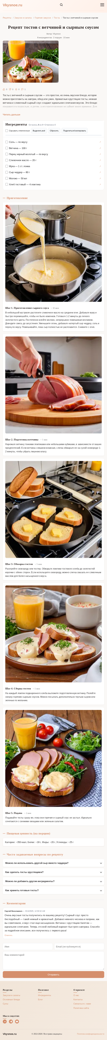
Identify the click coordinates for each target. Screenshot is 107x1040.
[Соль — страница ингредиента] (100, 141)
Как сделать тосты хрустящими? (24, 872)
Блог (40, 999)
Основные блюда (11, 999)
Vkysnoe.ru (12, 4)
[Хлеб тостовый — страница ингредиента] (100, 184)
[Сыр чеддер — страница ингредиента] (100, 172)
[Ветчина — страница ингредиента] (100, 148)
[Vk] (5, 1021)
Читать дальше (11, 114)
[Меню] (102, 4)
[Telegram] (11, 1021)
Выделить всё (39, 130)
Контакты (78, 999)
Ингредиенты (44, 995)
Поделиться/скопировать (74, 130)
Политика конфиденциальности (90, 1034)
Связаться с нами (82, 1003)
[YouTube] (17, 1021)
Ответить (8, 935)
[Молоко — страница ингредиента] (100, 178)
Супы (5, 1003)
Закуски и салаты (11, 995)
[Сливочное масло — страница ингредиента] (100, 160)
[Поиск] (61, 5)
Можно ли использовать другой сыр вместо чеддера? (36, 862)
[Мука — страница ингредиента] (100, 166)
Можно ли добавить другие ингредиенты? (29, 881)
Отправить (53, 974)
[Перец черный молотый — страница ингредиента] (100, 154)
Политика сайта (81, 1008)
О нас (76, 995)
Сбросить (54, 130)
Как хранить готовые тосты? (22, 890)
